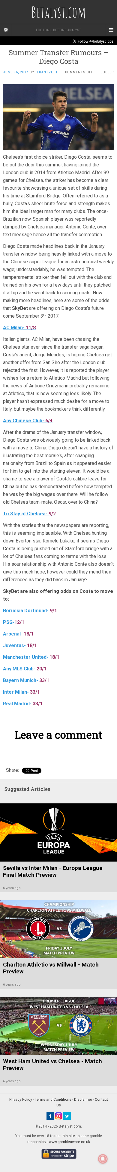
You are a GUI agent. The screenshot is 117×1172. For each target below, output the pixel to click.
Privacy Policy (20, 1099)
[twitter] (67, 1116)
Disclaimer (83, 1099)
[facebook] (50, 1116)
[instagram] (58, 1116)
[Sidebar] (6, 30)
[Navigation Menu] (111, 30)
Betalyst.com (58, 11)
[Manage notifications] (103, 1159)
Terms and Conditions (53, 1099)
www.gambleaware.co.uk (69, 1142)
